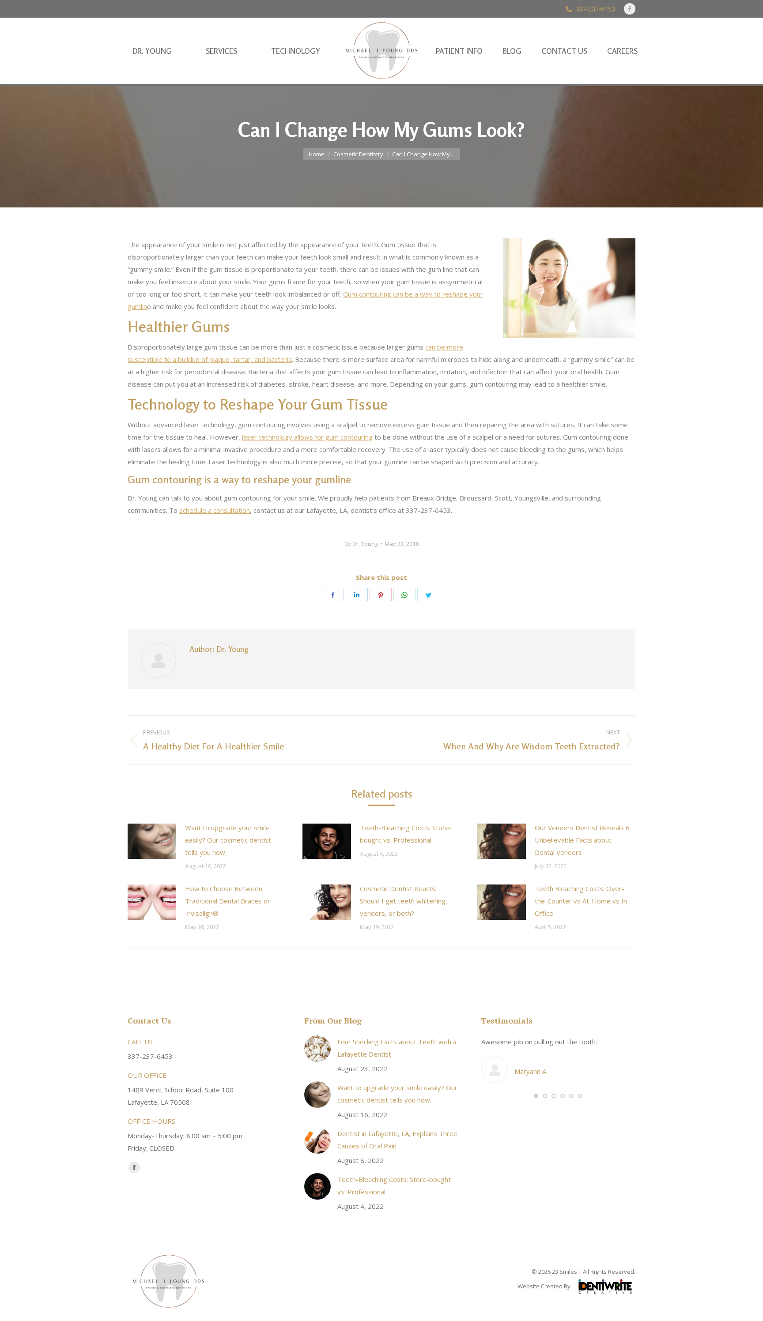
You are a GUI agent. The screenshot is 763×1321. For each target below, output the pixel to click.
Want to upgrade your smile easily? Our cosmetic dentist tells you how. (228, 840)
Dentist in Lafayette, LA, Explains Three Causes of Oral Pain (397, 1139)
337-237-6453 (595, 9)
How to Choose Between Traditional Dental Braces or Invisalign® (227, 901)
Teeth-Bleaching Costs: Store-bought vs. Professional (406, 833)
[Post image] (152, 841)
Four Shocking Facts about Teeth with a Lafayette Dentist (397, 1047)
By (361, 544)
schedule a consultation (214, 510)
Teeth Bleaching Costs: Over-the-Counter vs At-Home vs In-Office (582, 901)
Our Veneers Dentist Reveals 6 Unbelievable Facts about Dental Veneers (582, 840)
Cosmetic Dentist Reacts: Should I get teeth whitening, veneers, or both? (403, 901)
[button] (536, 1096)
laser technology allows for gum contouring (307, 437)
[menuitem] (152, 51)
